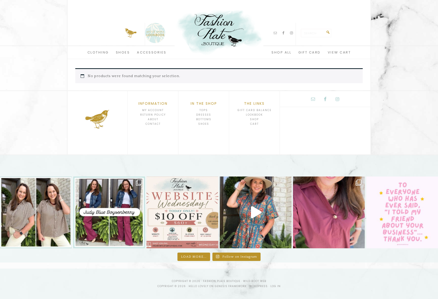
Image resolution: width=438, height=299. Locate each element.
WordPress (258, 286)
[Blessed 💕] (402, 212)
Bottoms (203, 119)
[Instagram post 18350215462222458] (255, 212)
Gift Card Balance (254, 110)
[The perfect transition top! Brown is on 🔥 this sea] (36, 212)
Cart (254, 124)
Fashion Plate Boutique (219, 30)
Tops (203, 110)
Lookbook (254, 115)
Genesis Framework (231, 286)
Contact (153, 124)
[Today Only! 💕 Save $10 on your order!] (182, 212)
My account (153, 110)
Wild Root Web (254, 281)
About (153, 119)
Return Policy (153, 115)
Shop (254, 119)
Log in (275, 286)
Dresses (203, 115)
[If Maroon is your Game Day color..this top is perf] (329, 212)
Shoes (203, 124)
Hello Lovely (198, 286)
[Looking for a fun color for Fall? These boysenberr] (109, 212)
